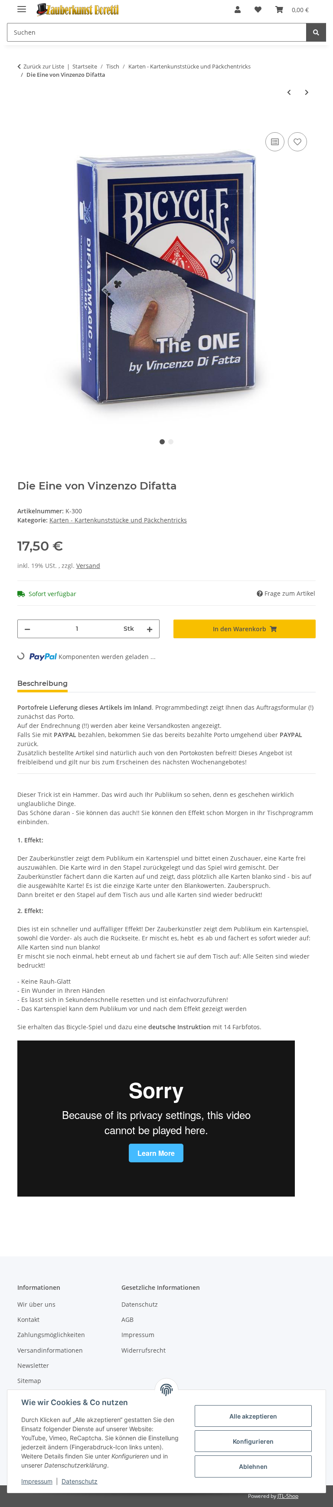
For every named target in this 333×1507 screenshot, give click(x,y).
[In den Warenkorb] (24, 120)
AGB (127, 1319)
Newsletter (33, 1365)
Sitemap (29, 1381)
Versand (88, 565)
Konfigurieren (253, 1441)
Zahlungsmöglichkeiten (51, 1335)
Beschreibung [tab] (42, 683)
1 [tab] (162, 441)
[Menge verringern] (27, 629)
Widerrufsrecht (143, 1350)
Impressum (36, 1481)
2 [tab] (170, 441)
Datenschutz (80, 1481)
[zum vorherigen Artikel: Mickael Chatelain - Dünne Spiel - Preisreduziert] (289, 92)
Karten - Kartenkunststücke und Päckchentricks (118, 520)
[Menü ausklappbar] (21, 5)
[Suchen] (316, 32)
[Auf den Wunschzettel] (297, 141)
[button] (238, 9)
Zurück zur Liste (43, 66)
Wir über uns (36, 1304)
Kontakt (28, 1319)
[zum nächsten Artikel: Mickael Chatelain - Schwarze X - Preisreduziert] (307, 92)
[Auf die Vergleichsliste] (274, 141)
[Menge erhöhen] (149, 629)
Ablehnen (253, 1466)
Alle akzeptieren (253, 1416)
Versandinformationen (50, 1350)
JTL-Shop (288, 1496)
